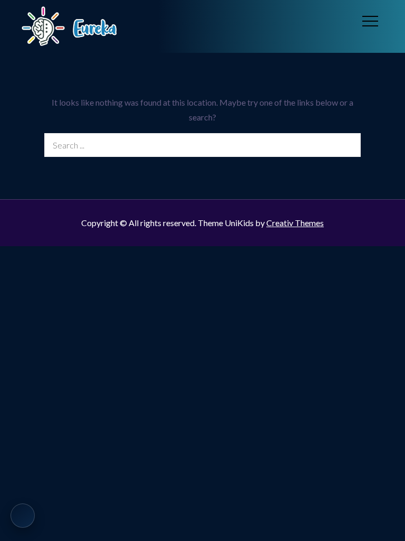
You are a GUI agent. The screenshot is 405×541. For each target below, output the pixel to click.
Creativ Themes (295, 223)
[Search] (349, 145)
